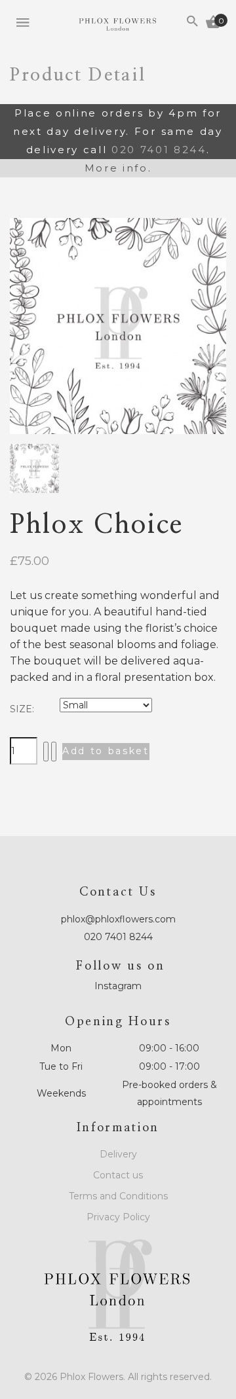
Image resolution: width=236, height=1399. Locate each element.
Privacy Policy (118, 1217)
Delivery (118, 1154)
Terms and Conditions (118, 1196)
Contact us (118, 1175)
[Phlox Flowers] (118, 24)
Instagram (118, 986)
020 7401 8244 (158, 149)
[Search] (192, 23)
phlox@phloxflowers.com (118, 919)
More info (116, 168)
